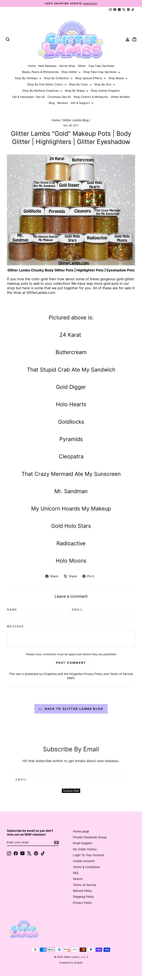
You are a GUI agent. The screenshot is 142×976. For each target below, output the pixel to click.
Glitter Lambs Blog (75, 120)
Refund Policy (82, 891)
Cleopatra (71, 456)
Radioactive (71, 543)
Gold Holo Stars (71, 526)
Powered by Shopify (71, 962)
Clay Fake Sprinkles (101, 66)
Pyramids (71, 439)
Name (12, 609)
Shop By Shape (75, 90)
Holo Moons (71, 560)
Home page (81, 831)
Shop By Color (79, 84)
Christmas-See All (59, 97)
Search (78, 879)
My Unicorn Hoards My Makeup (71, 508)
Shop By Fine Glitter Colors (45, 84)
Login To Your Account (88, 855)
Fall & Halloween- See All (28, 97)
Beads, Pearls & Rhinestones (40, 72)
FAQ (75, 873)
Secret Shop (67, 66)
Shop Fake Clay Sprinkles (100, 72)
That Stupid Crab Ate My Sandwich (71, 369)
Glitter (82, 66)
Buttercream (71, 352)
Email (77, 609)
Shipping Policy (83, 896)
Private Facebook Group (89, 837)
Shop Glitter (69, 72)
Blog (52, 103)
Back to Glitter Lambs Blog (73, 708)
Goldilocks (71, 421)
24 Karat (71, 335)
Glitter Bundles (120, 97)
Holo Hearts (71, 404)
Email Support (82, 843)
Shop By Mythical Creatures (41, 90)
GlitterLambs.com (40, 292)
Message (15, 626)
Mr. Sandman (71, 491)
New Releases (47, 66)
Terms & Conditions (86, 867)
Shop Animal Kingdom (105, 90)
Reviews (62, 103)
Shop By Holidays (27, 78)
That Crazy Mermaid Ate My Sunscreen (71, 474)
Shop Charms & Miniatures (90, 97)
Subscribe (71, 791)
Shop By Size (103, 84)
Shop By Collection (57, 78)
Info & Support (81, 103)
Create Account (84, 861)
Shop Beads (116, 78)
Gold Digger (71, 387)
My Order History (85, 849)
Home (32, 66)
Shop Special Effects (89, 78)
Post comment (71, 662)
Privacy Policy (93, 674)
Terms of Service (121, 674)
